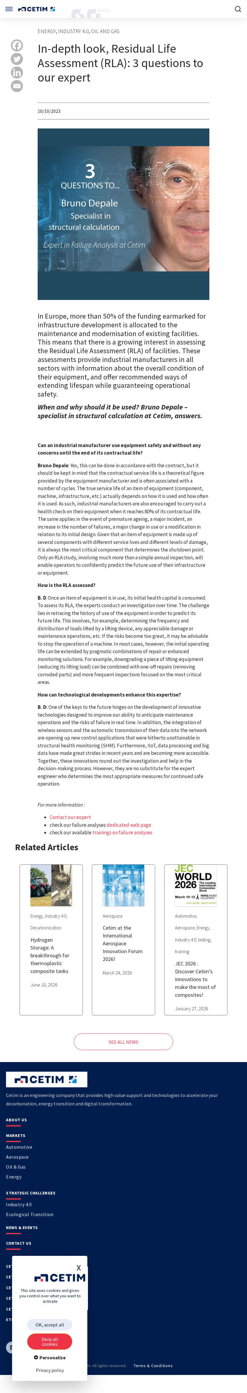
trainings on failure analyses (122, 832)
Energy (47, 31)
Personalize (52, 1357)
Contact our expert (70, 817)
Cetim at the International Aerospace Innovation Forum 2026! (123, 943)
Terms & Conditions (153, 1365)
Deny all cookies (50, 1341)
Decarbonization (45, 928)
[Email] (17, 86)
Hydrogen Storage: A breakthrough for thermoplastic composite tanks (49, 955)
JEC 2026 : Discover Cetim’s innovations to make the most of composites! (195, 979)
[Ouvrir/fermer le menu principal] (9, 9)
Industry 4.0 (73, 31)
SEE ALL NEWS (123, 1042)
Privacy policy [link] (50, 1370)
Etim (11, 1319)
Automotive (185, 916)
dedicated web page (129, 825)
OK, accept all (50, 1325)
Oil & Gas (16, 1167)
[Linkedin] (17, 72)
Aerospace (112, 916)
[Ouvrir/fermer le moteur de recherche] (238, 9)
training (182, 951)
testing (204, 940)
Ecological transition (30, 1214)
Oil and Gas (105, 31)
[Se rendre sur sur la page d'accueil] (37, 9)
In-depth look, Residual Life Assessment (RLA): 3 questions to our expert (120, 63)
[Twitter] (17, 59)
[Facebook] (17, 45)
